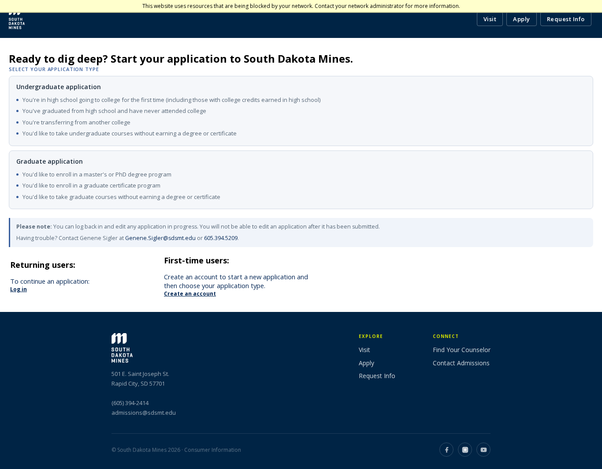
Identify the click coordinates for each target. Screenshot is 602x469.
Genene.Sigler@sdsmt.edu (160, 238)
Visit (490, 19)
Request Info (566, 19)
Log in (18, 289)
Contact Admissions (461, 363)
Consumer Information (212, 450)
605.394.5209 (221, 238)
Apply (521, 19)
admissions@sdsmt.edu (143, 412)
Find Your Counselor (462, 349)
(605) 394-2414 (130, 403)
